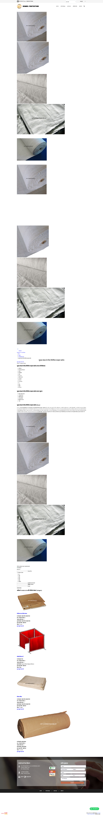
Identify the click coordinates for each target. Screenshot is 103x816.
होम (18, 353)
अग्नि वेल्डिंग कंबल (21, 356)
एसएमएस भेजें (28, 776)
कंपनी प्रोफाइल (63, 6)
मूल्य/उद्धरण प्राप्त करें (20, 361)
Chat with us (95, 808)
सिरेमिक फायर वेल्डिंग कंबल (22, 613)
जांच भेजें (19, 350)
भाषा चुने (81, 1)
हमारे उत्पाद (69, 6)
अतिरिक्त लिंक (75, 6)
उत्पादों (19, 355)
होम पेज (57, 6)
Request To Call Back (21, 352)
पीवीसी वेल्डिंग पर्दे (20, 656)
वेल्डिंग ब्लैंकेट (19, 696)
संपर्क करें (80, 6)
